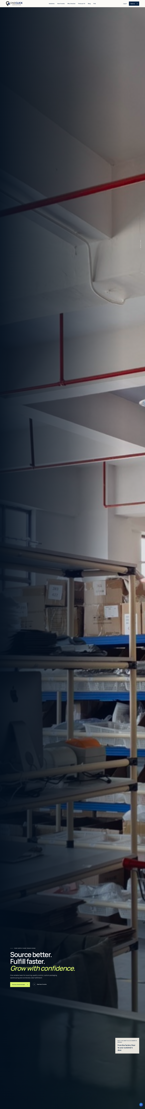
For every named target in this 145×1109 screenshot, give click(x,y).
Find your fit (81, 3)
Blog (89, 3)
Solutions (51, 3)
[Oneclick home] (14, 3)
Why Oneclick (71, 3)
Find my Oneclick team (20, 984)
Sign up (134, 3)
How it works (61, 3)
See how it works (40, 984)
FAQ (94, 3)
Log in (125, 3)
